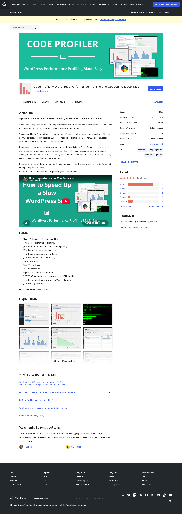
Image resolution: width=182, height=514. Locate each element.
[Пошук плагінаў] (36, 27)
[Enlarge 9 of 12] (109, 354)
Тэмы (45, 477)
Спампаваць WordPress (166, 4)
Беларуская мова (41, 498)
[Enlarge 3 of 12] (109, 306)
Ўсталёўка (60, 102)
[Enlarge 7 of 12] (45, 354)
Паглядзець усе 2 (156, 144)
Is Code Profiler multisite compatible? (36, 400)
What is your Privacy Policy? (32, 416)
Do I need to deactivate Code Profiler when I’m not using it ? (47, 392)
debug (150, 150)
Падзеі (111, 477)
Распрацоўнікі (82, 481)
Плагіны (46, 481)
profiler (159, 155)
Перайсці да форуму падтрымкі (135, 227)
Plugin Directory (16, 12)
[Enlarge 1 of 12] (45, 306)
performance (149, 155)
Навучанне (80, 473)
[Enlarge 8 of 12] (77, 354)
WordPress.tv (82, 484)
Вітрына (46, 473)
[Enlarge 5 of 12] (77, 330)
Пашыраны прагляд (129, 162)
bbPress (146, 481)
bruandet (44, 91)
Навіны (13, 477)
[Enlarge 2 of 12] (77, 306)
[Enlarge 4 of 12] (45, 330)
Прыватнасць (15, 484)
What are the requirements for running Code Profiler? (43, 408)
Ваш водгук (125, 206)
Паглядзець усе (155, 206)
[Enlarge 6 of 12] (109, 330)
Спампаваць (155, 89)
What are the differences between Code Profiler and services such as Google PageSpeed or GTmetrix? (43, 383)
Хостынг (13, 481)
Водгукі (45, 102)
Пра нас (13, 473)
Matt (144, 477)
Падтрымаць (115, 481)
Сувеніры (114, 484)
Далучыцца (113, 473)
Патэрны (46, 484)
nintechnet (76, 447)
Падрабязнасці (29, 102)
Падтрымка (157, 102)
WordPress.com (149, 473)
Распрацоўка (77, 102)
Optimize (158, 150)
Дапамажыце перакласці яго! (113, 19)
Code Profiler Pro (44, 289)
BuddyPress (148, 484)
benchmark (142, 150)
